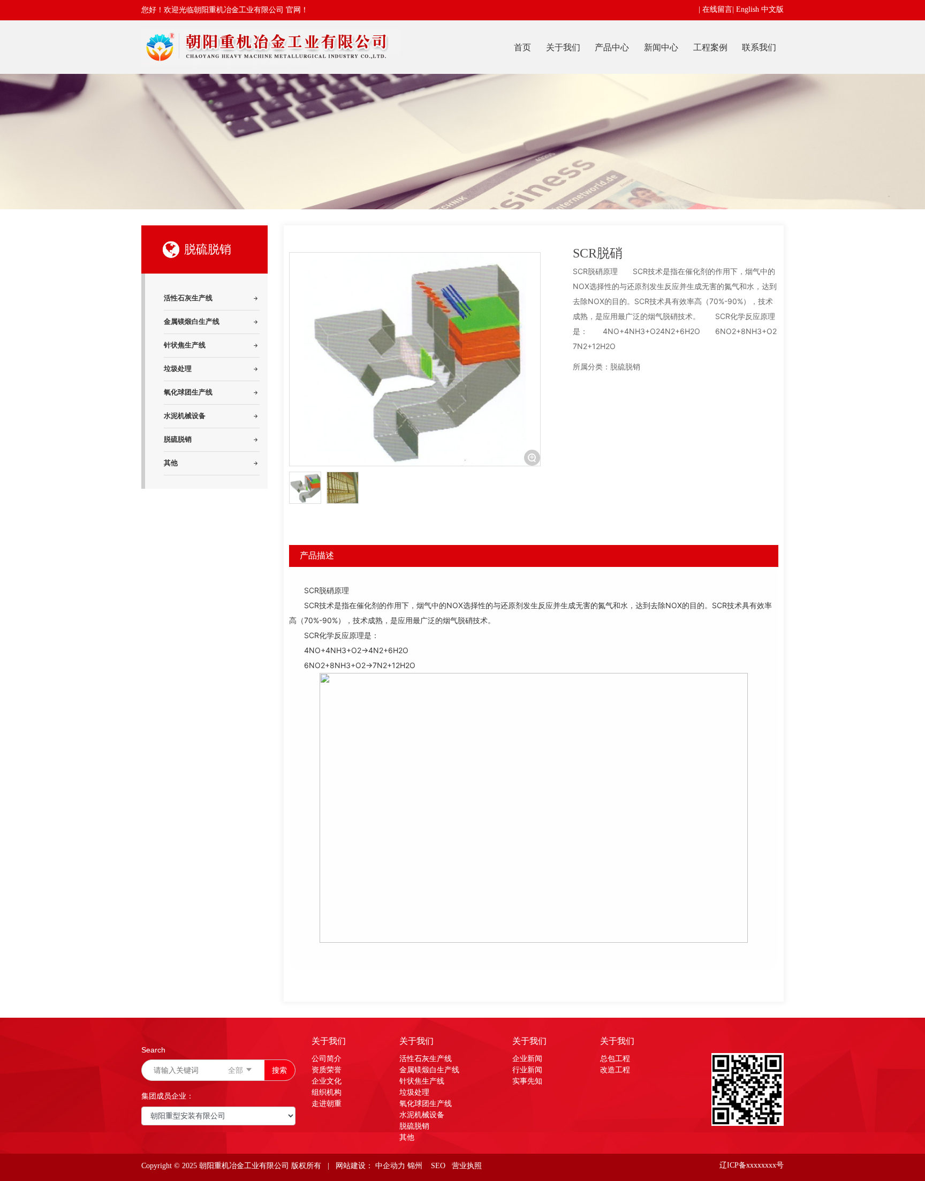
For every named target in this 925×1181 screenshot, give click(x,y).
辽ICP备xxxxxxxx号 (751, 1165)
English (747, 9)
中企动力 (390, 1166)
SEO (438, 1166)
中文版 (772, 9)
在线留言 (717, 9)
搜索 (279, 1069)
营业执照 (466, 1166)
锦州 (414, 1166)
